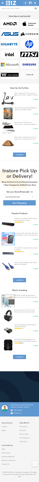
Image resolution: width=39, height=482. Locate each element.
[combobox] (19, 8)
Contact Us (6, 464)
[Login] (30, 3)
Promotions (24, 426)
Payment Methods (8, 456)
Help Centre (6, 453)
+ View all (29, 75)
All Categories (25, 438)
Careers (4, 426)
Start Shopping (19, 203)
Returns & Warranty (8, 460)
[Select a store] (25, 3)
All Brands (23, 441)
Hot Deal (23, 430)
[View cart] (35, 3)
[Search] (36, 8)
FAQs (3, 449)
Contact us (17, 413)
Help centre (18, 410)
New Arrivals (24, 434)
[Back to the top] (35, 463)
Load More (19, 155)
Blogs (4, 430)
